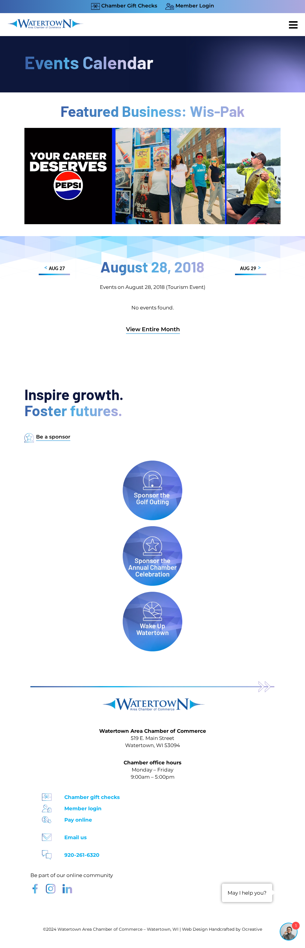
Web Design (195, 929)
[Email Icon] (47, 835)
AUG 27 (54, 268)
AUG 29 (250, 268)
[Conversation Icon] (47, 853)
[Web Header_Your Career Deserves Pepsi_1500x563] (152, 130)
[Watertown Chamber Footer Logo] (152, 701)
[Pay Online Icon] (47, 817)
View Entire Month (153, 329)
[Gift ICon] (47, 795)
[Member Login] (47, 806)
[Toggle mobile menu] (294, 25)
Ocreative (252, 929)
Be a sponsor (53, 437)
